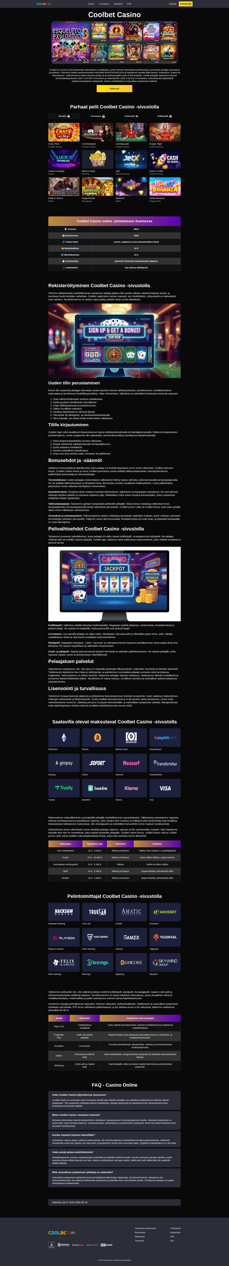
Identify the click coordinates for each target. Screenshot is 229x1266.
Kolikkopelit (163, 116)
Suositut (62, 116)
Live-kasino (96, 116)
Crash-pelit (129, 116)
